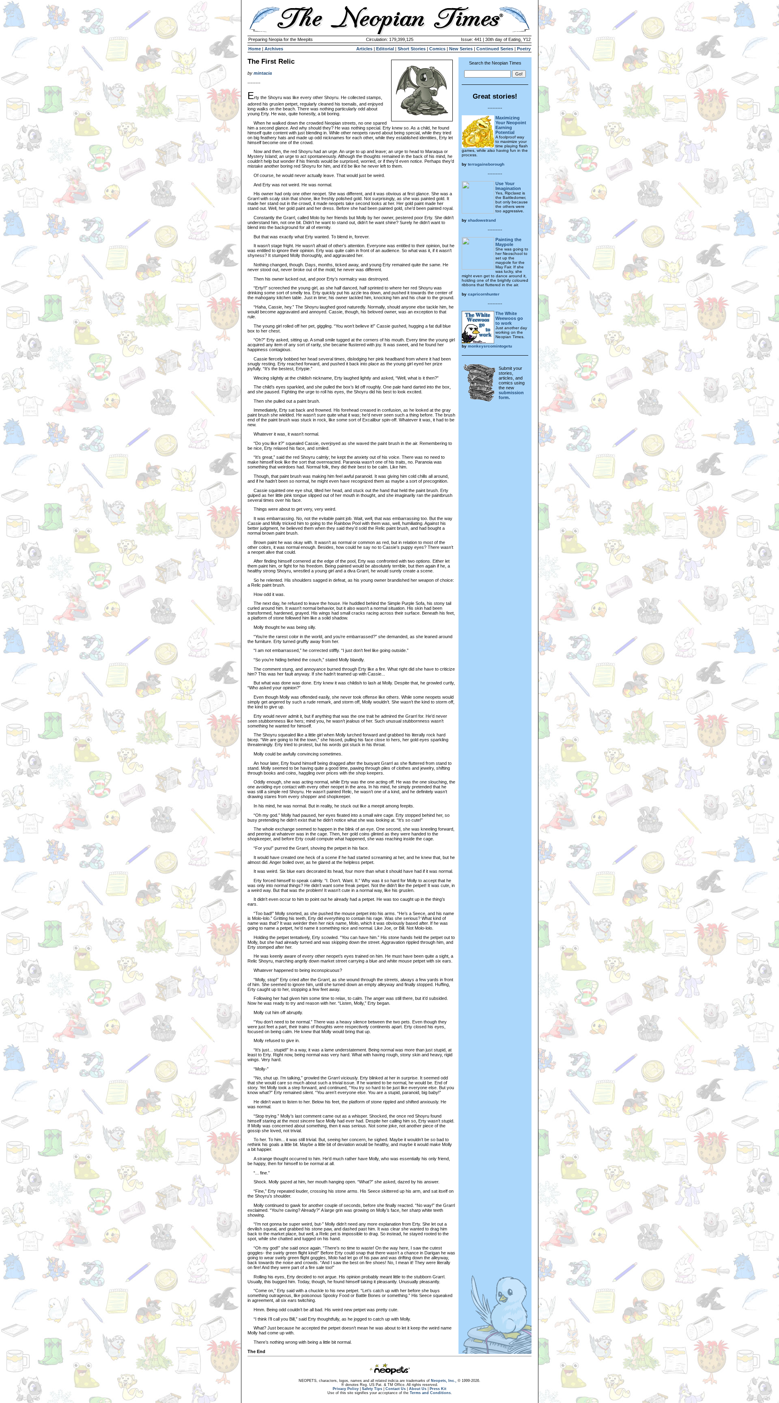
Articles (364, 48)
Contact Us (395, 1389)
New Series (461, 48)
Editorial (385, 48)
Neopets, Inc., (443, 1381)
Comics (437, 48)
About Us (417, 1389)
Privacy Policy (346, 1389)
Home (254, 48)
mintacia (263, 73)
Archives (274, 48)
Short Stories (412, 48)
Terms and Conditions (430, 1393)
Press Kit (438, 1389)
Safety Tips (372, 1389)
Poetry (524, 48)
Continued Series (494, 48)
